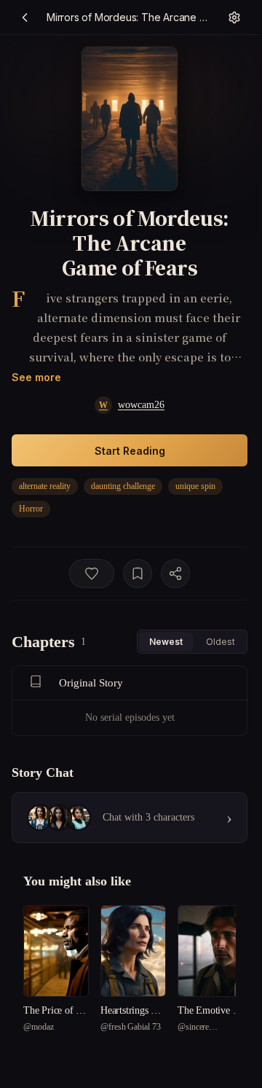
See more (36, 377)
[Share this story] (175, 573)
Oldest (220, 641)
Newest (166, 641)
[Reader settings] (234, 17)
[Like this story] (91, 573)
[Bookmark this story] (137, 573)
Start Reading (130, 451)
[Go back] (25, 17)
